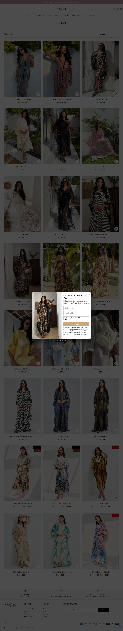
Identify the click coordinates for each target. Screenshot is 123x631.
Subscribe (76, 324)
